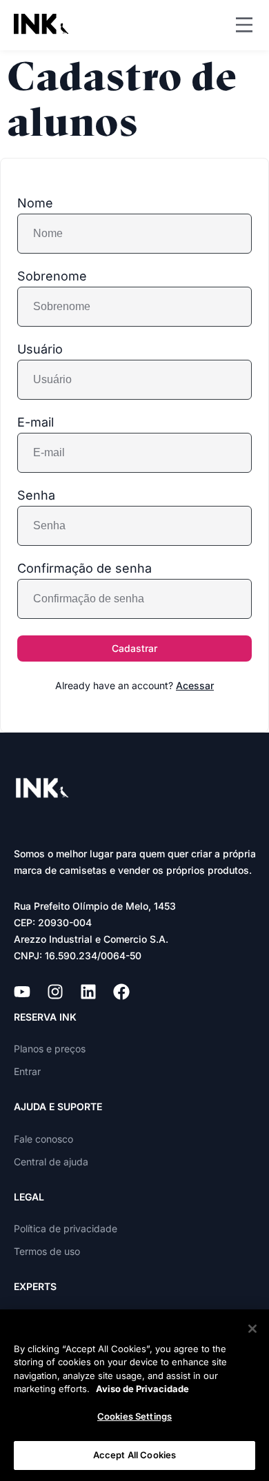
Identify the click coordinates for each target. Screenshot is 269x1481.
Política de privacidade (65, 1228)
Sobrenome (52, 276)
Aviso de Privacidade (142, 1388)
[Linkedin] (88, 991)
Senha (36, 495)
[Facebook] (121, 991)
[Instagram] (55, 991)
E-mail (35, 422)
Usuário (40, 349)
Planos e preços (50, 1048)
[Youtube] (22, 991)
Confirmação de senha (84, 568)
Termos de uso (47, 1251)
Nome (35, 203)
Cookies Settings (134, 1416)
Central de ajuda (51, 1161)
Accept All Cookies (134, 1454)
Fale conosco (43, 1139)
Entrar (27, 1071)
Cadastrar (134, 648)
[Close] (252, 1329)
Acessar (195, 685)
